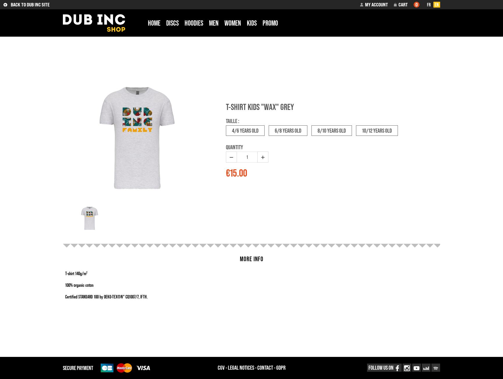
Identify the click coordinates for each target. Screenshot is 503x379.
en (437, 4)
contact (265, 367)
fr (429, 4)
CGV (221, 367)
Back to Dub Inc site (30, 5)
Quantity (234, 147)
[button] (374, 4)
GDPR (281, 367)
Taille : (232, 121)
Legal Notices (241, 367)
